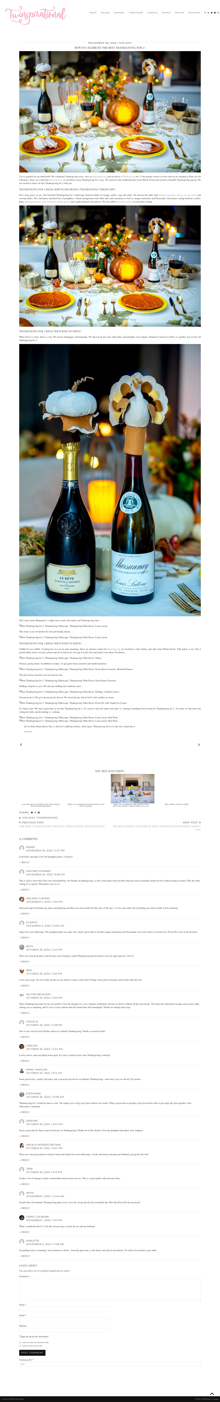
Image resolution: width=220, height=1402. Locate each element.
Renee (30, 847)
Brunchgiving (100, 176)
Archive (179, 13)
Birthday (119, 13)
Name (22, 1304)
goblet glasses (63, 201)
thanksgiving (47, 817)
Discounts (194, 13)
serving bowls (190, 194)
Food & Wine (136, 13)
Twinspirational (16, 1399)
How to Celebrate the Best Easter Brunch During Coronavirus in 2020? (131, 805)
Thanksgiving (129, 176)
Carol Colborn (37, 1216)
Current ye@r (26, 1359)
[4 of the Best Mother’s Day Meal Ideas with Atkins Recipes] (42, 788)
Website (23, 1325)
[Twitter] (205, 12)
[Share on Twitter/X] (35, 812)
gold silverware (49, 201)
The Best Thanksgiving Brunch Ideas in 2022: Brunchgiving (62, 824)
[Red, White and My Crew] (178, 788)
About (93, 13)
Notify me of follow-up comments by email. (35, 1342)
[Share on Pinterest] (39, 812)
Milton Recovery (38, 994)
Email (22, 1315)
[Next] (199, 744)
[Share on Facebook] (32, 812)
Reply (26, 862)
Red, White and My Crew (177, 804)
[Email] (215, 12)
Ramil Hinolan (36, 1069)
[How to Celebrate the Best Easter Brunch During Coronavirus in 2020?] (132, 788)
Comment (24, 1276)
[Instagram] (208, 12)
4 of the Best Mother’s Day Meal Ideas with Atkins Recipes (41, 805)
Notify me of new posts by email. (32, 1346)
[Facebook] (212, 12)
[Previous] (21, 744)
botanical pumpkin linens (170, 194)
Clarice (31, 922)
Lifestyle (152, 13)
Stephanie (33, 1093)
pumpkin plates (34, 201)
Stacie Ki (32, 1021)
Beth (29, 946)
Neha (30, 1192)
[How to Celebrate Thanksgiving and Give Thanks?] (87, 788)
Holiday (105, 13)
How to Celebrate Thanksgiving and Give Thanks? (86, 805)
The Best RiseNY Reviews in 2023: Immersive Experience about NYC (157, 826)
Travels (166, 13)
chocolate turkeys (124, 201)
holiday (125, 43)
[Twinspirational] (37, 14)
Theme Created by (206, 1399)
